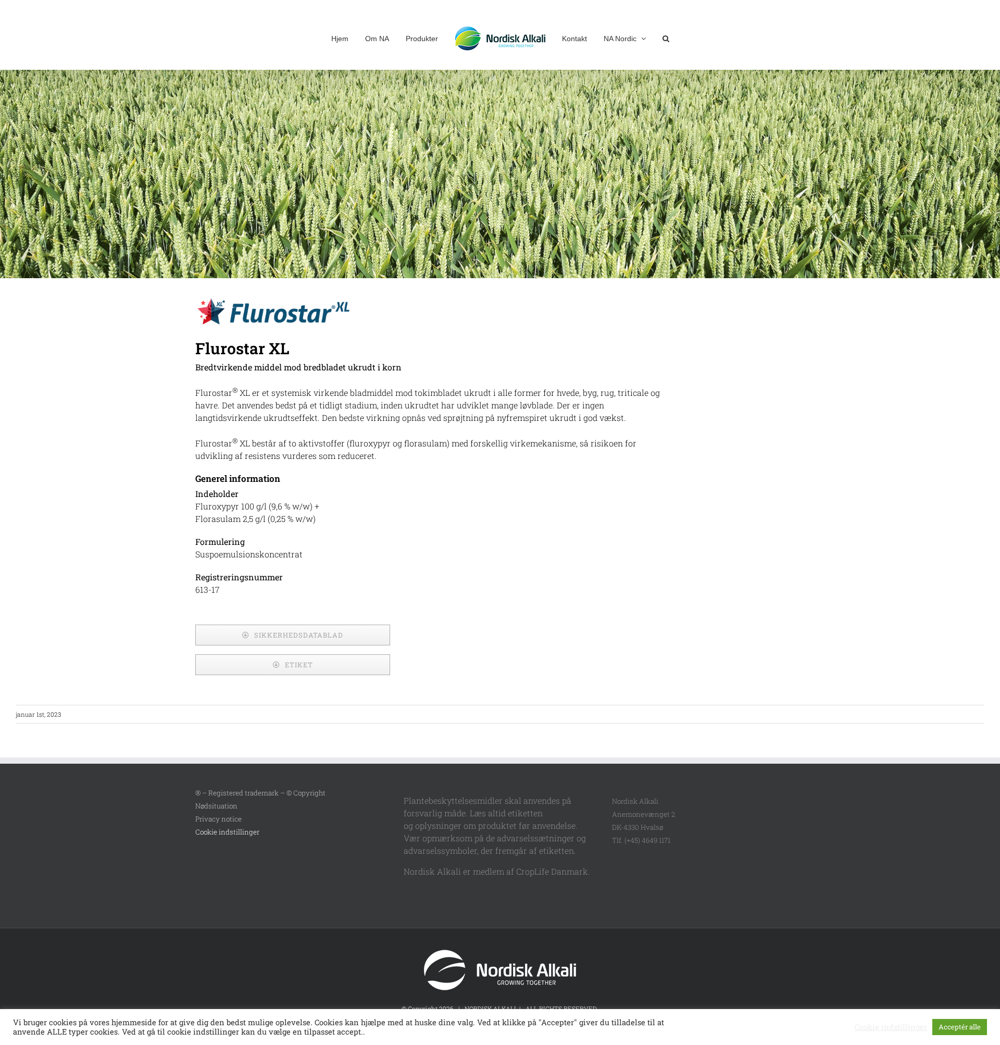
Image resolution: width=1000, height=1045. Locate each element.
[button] (648, 37)
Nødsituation (216, 806)
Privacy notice (218, 819)
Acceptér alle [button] (960, 1026)
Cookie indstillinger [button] (227, 832)
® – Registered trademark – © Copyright (260, 793)
